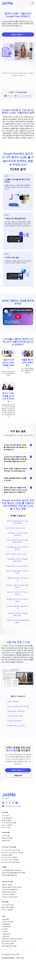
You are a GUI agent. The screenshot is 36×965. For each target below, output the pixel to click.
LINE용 (4, 867)
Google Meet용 (7, 881)
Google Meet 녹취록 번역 (9, 890)
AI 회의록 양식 (6, 924)
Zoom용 (5, 812)
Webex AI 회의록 (7, 910)
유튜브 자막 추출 (7, 838)
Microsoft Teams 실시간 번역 (11, 850)
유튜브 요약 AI (6, 840)
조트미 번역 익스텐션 (22, 185)
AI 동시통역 (5, 919)
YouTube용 (6, 832)
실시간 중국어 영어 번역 (9, 941)
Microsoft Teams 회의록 (9, 857)
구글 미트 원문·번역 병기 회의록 (11, 887)
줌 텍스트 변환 (6, 820)
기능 (3, 916)
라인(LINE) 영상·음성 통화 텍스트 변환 (13, 873)
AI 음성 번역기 (6, 934)
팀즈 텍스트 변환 (7, 855)
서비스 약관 (20, 958)
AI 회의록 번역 (6, 927)
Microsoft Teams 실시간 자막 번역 (12, 852)
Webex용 (5, 902)
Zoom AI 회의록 (7, 825)
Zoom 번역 (5, 815)
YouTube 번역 (6, 836)
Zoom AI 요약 (6, 827)
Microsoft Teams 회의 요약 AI (11, 862)
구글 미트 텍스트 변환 (8, 892)
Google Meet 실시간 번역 (9, 897)
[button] (32, 3)
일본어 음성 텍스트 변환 (9, 946)
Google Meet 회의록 (8, 894)
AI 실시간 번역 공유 (8, 922)
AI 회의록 (4, 929)
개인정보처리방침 (8, 958)
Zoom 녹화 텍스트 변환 (9, 823)
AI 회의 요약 (5, 936)
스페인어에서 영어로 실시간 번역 (12, 939)
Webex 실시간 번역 (8, 905)
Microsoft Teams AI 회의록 (10, 860)
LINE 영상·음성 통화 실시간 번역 (11, 870)
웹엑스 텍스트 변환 (7, 907)
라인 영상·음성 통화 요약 (9, 875)
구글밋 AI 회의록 (7, 885)
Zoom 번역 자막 (7, 818)
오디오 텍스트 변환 (7, 943)
